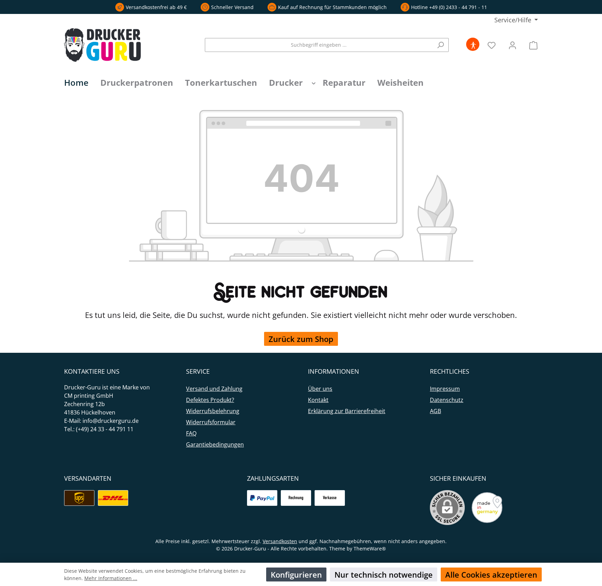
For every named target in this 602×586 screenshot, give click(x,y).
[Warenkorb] (531, 45)
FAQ (191, 433)
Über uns (320, 389)
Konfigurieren (296, 574)
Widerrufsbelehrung (212, 411)
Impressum (445, 389)
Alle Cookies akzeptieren (491, 574)
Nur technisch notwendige (383, 574)
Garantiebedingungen (215, 444)
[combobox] (319, 45)
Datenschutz (446, 400)
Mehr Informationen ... (110, 578)
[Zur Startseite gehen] (102, 45)
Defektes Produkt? (210, 400)
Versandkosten (280, 541)
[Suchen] (440, 45)
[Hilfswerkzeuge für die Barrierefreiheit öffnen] (473, 45)
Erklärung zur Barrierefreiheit (346, 411)
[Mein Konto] (512, 45)
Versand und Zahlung (214, 389)
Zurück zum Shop (301, 339)
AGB (435, 411)
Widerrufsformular (211, 422)
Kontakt (318, 400)
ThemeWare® (370, 548)
